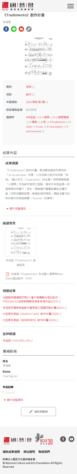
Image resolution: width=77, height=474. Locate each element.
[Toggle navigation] (71, 6)
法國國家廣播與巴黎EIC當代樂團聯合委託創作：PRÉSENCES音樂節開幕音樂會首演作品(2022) (32, 299)
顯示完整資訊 (18, 208)
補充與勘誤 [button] (41, 411)
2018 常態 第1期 (35, 102)
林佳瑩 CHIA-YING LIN (16, 340)
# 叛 (43, 122)
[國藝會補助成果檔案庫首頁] (18, 6)
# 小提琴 (44, 117)
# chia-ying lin (55, 126)
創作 (28, 94)
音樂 (28, 86)
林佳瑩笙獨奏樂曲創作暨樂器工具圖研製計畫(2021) (33, 307)
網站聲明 (29, 451)
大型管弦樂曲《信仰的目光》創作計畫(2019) (29, 320)
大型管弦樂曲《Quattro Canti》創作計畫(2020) (30, 314)
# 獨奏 (33, 122)
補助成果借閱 (11, 451)
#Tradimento (57, 122)
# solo (39, 126)
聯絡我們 (44, 451)
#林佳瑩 (30, 117)
